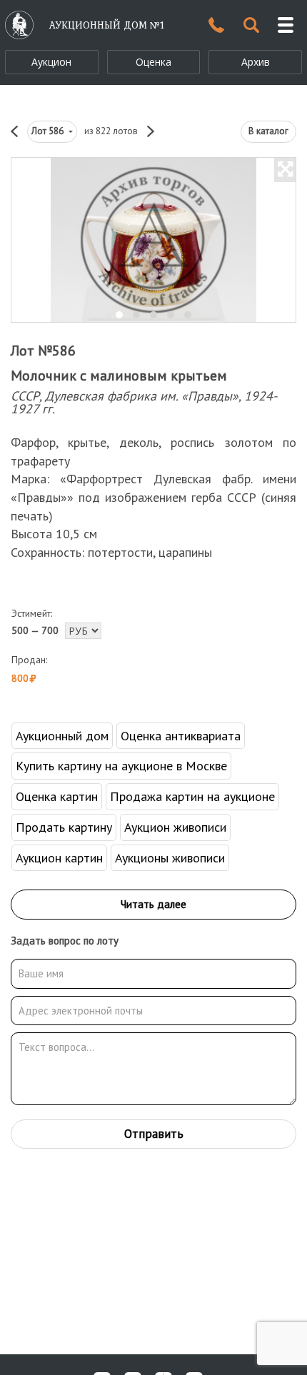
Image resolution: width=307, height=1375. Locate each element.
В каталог (268, 131)
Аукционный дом (62, 735)
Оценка (153, 62)
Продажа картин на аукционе (192, 796)
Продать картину (64, 827)
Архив (255, 62)
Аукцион (51, 62)
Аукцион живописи (175, 827)
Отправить (153, 1134)
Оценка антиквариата (181, 735)
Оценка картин (57, 796)
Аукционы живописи (170, 858)
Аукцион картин (59, 858)
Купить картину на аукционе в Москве (121, 765)
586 (48, 131)
